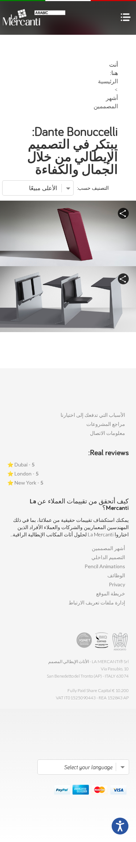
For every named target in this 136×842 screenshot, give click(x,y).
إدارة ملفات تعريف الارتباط (97, 602)
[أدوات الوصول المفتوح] (120, 826)
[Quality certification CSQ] (102, 641)
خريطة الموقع (110, 593)
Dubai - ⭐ (20, 464)
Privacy (117, 584)
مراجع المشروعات (105, 424)
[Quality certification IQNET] (84, 641)
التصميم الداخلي (108, 557)
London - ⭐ (22, 473)
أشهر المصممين (108, 548)
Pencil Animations (105, 566)
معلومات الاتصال (107, 433)
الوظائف (116, 575)
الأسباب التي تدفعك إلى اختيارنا (93, 415)
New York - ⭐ (25, 482)
